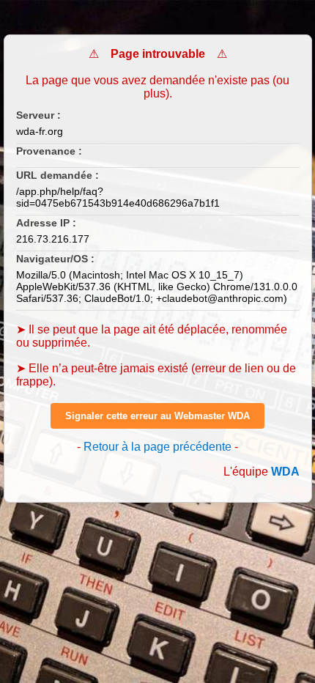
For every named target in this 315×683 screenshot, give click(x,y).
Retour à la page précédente (157, 446)
